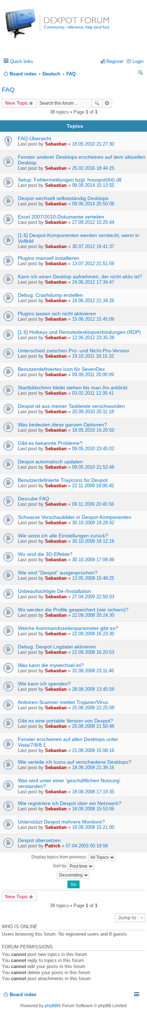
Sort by (60, 865)
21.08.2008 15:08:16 (93, 750)
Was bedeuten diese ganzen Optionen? (62, 424)
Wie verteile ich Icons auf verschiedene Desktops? (74, 762)
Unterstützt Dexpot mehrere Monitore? (61, 822)
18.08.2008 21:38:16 (93, 767)
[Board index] (32, 27)
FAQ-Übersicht (34, 138)
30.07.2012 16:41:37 (93, 246)
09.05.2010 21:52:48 (93, 467)
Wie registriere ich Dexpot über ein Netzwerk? (69, 803)
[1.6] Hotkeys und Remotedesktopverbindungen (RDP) (79, 332)
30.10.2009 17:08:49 (93, 559)
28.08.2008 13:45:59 (93, 689)
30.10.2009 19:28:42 (93, 522)
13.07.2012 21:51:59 (93, 263)
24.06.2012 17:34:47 (93, 282)
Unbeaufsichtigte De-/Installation (54, 591)
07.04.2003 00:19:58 (87, 845)
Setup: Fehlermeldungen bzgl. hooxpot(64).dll (69, 180)
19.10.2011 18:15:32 (93, 356)
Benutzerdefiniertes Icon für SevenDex (61, 369)
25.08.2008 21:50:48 (93, 726)
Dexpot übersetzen (39, 840)
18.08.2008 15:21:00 (93, 827)
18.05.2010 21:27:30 (93, 144)
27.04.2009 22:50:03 (93, 596)
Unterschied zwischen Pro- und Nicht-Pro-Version (73, 350)
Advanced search (107, 103)
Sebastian (56, 144)
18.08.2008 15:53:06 (93, 808)
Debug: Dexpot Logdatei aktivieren (57, 647)
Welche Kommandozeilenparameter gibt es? (68, 628)
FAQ (8, 89)
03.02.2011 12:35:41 (93, 393)
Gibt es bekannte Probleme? (50, 443)
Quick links (21, 61)
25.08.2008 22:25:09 (93, 707)
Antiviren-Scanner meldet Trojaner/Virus (63, 702)
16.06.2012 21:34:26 (93, 300)
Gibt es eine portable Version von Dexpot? (65, 721)
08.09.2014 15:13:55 (93, 185)
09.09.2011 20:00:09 (93, 374)
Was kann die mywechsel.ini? (51, 665)
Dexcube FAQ (33, 498)
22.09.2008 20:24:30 (93, 615)
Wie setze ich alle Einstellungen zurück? (63, 535)
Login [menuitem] (137, 61)
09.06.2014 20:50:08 (93, 203)
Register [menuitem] (114, 61)
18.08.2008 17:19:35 (93, 791)
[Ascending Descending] (73, 875)
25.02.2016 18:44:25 (93, 168)
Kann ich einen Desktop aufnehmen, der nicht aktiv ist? (80, 276)
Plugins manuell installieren (48, 258)
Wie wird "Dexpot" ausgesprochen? (57, 572)
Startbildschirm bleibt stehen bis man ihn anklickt (72, 387)
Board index (23, 994)
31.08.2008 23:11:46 (93, 670)
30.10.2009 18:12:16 (93, 541)
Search (97, 103)
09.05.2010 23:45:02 (93, 448)
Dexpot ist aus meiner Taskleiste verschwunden (71, 406)
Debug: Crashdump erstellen (50, 295)
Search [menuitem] (140, 74)
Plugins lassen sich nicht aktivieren (57, 313)
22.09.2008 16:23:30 (93, 633)
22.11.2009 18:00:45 (93, 485)
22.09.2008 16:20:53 (93, 652)
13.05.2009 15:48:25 (93, 578)
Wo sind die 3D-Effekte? (45, 554)
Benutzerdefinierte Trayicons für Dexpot (62, 480)
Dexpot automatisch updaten (50, 461)
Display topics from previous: (59, 856)
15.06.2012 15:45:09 (93, 319)
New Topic (16, 103)
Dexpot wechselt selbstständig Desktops (63, 198)
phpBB (51, 1005)
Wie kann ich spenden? (44, 684)
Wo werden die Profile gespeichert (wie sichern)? (73, 609)
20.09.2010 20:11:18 (93, 411)
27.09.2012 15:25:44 (93, 222)
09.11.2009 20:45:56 (93, 504)
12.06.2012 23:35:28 (93, 337)
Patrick (52, 845)
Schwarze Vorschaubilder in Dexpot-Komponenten (74, 517)
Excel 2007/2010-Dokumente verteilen (61, 217)
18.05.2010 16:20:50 (93, 430)
